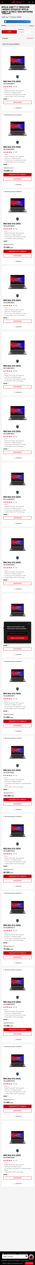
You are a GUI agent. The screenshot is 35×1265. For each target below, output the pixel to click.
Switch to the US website (17, 638)
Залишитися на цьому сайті (17, 633)
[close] (29, 624)
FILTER (9, 32)
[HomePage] (2, 1254)
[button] (2, 2)
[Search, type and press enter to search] (29, 2)
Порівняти (19, 108)
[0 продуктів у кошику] (33, 2)
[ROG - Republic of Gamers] (17, 2)
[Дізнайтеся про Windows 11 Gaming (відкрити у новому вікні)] (17, 22)
